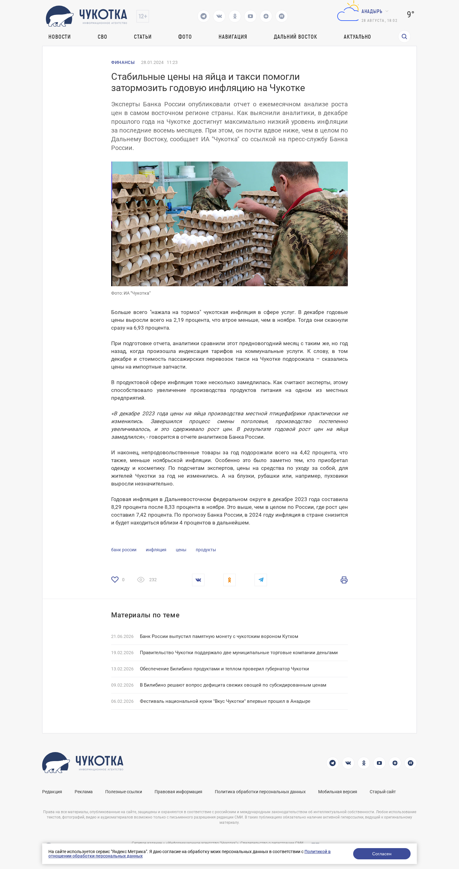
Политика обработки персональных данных (260, 791)
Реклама (84, 791)
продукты (206, 549)
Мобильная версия (337, 791)
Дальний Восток (295, 36)
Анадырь (372, 11)
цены (181, 549)
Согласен (382, 853)
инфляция (156, 549)
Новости (59, 36)
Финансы (123, 62)
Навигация (233, 36)
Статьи (142, 36)
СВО (102, 36)
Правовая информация (178, 791)
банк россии (123, 549)
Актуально (357, 36)
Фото (185, 36)
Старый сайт (383, 791)
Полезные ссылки (123, 791)
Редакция (52, 791)
